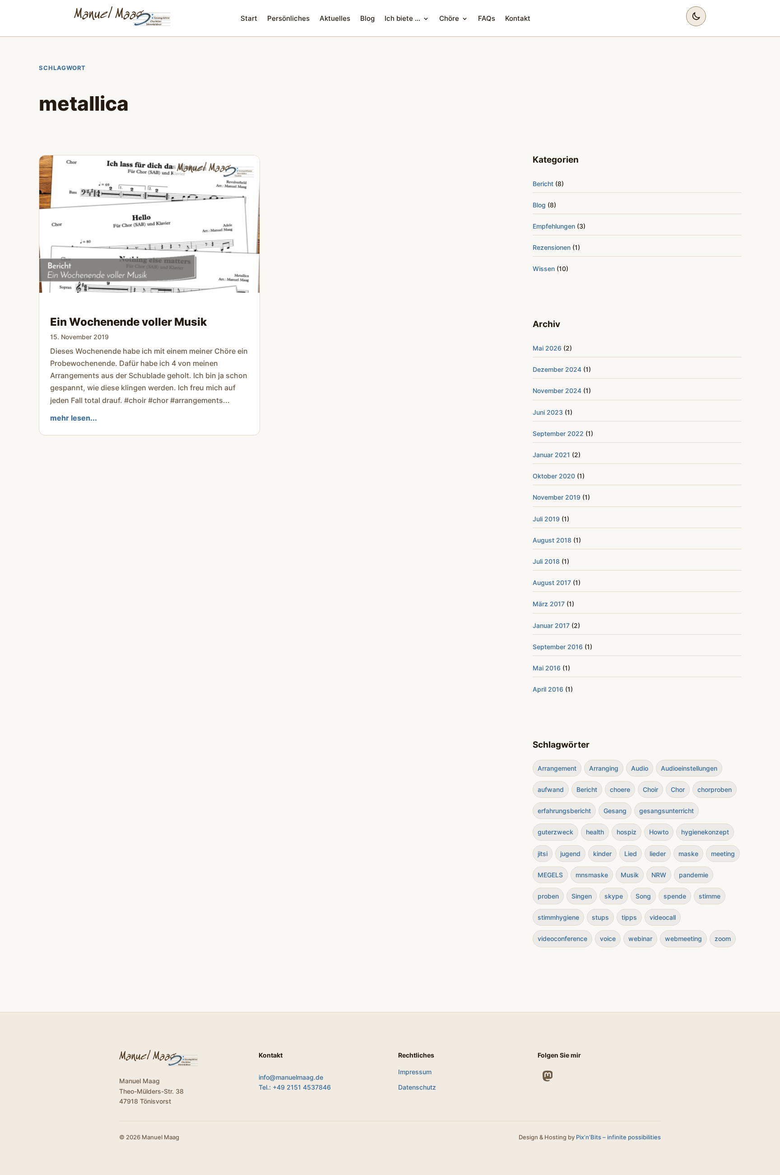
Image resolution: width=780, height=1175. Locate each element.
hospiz (626, 832)
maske (688, 853)
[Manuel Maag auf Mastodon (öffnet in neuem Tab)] (547, 1076)
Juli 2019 (546, 519)
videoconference (562, 938)
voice (608, 938)
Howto (659, 832)
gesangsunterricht (666, 811)
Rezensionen (552, 247)
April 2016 (548, 689)
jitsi (543, 853)
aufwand (551, 789)
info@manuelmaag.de (291, 1077)
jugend (570, 853)
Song (643, 896)
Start (249, 18)
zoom (723, 938)
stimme (709, 896)
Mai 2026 (547, 348)
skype (613, 896)
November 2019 (556, 497)
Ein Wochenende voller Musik (128, 321)
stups (600, 917)
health (595, 832)
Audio (639, 768)
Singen (581, 896)
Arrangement (557, 768)
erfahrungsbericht (564, 811)
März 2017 (549, 604)
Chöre (449, 18)
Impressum (415, 1072)
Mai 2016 (547, 668)
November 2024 (557, 390)
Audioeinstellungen (689, 768)
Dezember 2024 (557, 369)
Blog (367, 18)
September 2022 (558, 433)
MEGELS (550, 875)
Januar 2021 (551, 455)
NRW (658, 875)
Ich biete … (402, 18)
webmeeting (683, 938)
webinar (640, 938)
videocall (663, 917)
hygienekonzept (705, 832)
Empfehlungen (554, 226)
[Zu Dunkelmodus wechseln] (696, 16)
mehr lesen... (73, 417)
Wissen (544, 268)
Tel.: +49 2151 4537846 (295, 1087)
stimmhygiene (558, 917)
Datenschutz (417, 1087)
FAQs (486, 18)
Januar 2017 (551, 625)
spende (675, 896)
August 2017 (552, 582)
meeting (723, 853)
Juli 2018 (546, 561)
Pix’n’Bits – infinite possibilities (618, 1137)
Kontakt (517, 18)
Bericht (543, 183)
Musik (630, 875)
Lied (630, 853)
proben (548, 896)
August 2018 (552, 540)
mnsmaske (592, 875)
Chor (678, 789)
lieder (658, 853)
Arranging (603, 768)
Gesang (615, 811)
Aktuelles (335, 18)
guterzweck (555, 832)
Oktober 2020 (554, 476)
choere (620, 789)
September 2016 (558, 647)
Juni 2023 (548, 412)
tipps (629, 917)
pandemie (693, 875)
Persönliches (288, 18)
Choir (650, 789)
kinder (602, 853)
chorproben (714, 789)
